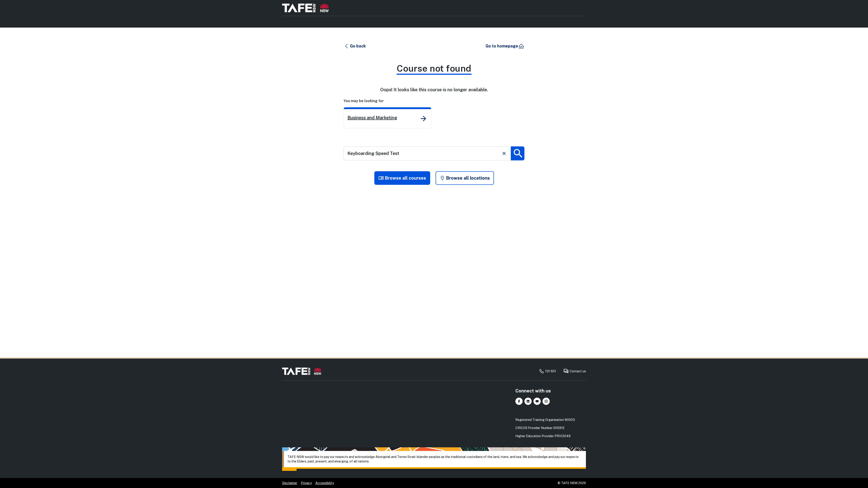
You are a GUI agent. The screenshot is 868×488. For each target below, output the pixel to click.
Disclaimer (289, 483)
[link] (387, 117)
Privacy (306, 483)
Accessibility (324, 483)
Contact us (578, 371)
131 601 (550, 371)
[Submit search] (517, 153)
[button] (355, 46)
